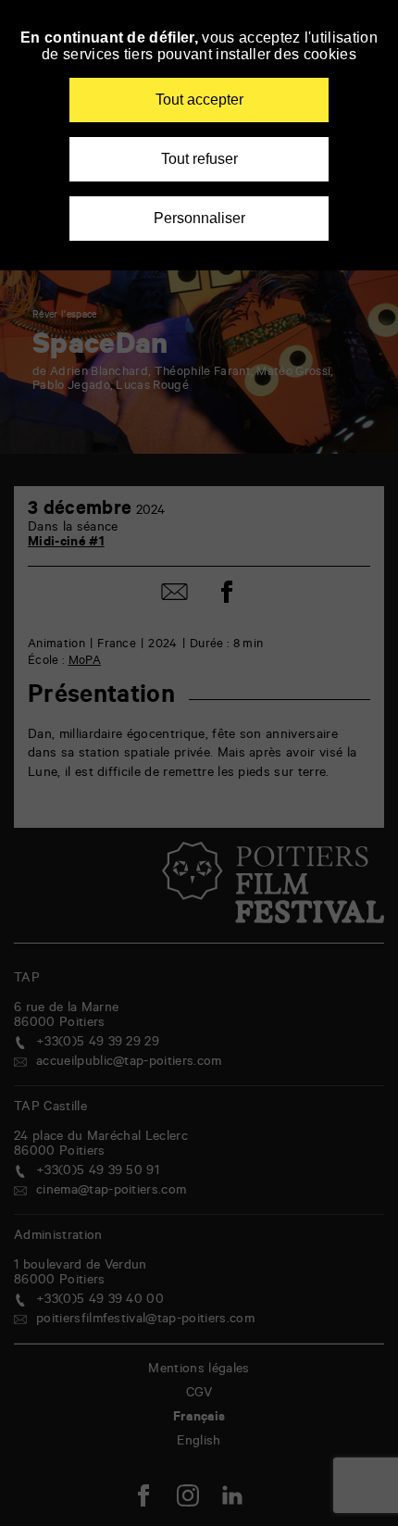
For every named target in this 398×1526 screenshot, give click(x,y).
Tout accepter (199, 99)
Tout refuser (199, 159)
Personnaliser (199, 218)
